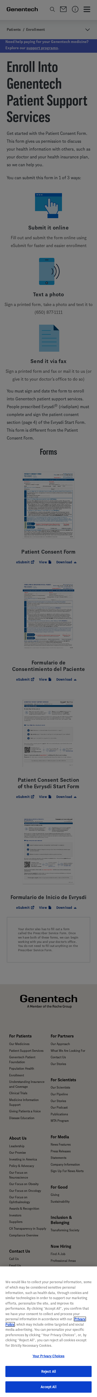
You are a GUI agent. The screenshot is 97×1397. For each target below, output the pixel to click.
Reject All (48, 1371)
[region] (48, 1331)
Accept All (48, 1387)
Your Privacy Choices (49, 1356)
